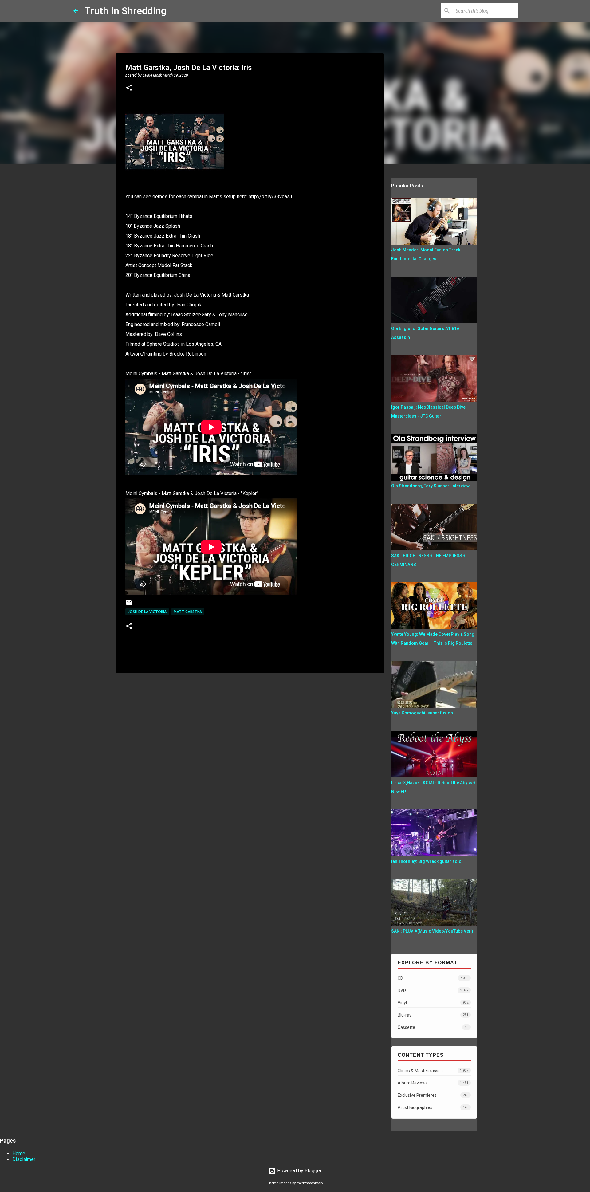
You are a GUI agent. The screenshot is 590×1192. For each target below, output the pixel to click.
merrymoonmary (310, 1183)
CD (433, 978)
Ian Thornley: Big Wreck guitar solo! (427, 861)
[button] (129, 88)
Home (18, 1153)
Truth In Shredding (126, 11)
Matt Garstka (188, 612)
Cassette (433, 1027)
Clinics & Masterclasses (433, 1070)
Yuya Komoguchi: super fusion (422, 712)
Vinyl (433, 1002)
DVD (433, 990)
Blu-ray (433, 1015)
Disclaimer (23, 1159)
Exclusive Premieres (433, 1095)
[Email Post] (129, 605)
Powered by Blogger (298, 1171)
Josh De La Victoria (147, 612)
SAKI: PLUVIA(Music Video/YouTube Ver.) (432, 931)
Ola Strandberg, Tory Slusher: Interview (430, 485)
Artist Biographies (433, 1107)
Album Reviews (433, 1082)
